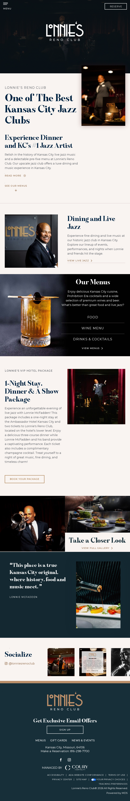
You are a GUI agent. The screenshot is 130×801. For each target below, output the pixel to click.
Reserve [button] (116, 6)
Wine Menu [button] (92, 328)
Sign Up (59, 728)
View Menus (91, 348)
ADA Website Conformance (86, 775)
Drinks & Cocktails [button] (92, 339)
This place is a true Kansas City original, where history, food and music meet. (38, 576)
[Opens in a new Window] (59, 662)
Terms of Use (116, 775)
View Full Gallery (95, 548)
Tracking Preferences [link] (113, 784)
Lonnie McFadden (24, 597)
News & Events (83, 740)
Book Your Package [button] (22, 477)
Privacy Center (62, 779)
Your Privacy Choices (110, 779)
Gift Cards (58, 740)
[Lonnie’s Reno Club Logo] (65, 701)
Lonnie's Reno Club (25, 87)
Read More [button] (13, 175)
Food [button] (92, 317)
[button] (7, 6)
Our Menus (93, 282)
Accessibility (55, 775)
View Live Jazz (78, 260)
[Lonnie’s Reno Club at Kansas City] (65, 31)
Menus (40, 740)
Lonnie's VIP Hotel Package (29, 370)
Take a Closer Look (97, 540)
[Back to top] (123, 772)
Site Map (81, 779)
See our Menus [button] (16, 185)
